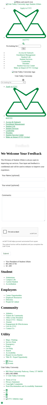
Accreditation (11, 284)
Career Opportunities (14, 295)
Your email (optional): (10, 185)
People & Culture (12, 302)
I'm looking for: (12, 46)
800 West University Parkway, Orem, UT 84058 (24, 371)
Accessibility (11, 353)
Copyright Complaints (14, 384)
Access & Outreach (26, 53)
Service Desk (11, 342)
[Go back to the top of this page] (2, 403)
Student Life (26, 57)
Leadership (26, 61)
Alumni (9, 322)
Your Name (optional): (11, 175)
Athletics (9, 313)
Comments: (6, 195)
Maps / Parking (11, 340)
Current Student (12, 282)
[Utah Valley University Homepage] (18, 4)
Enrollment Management (26, 55)
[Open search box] (23, 44)
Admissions (10, 277)
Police (8, 346)
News (10, 361)
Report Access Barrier (14, 355)
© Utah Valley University (15, 376)
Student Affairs (35, 4)
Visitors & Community (14, 316)
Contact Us (10, 328)
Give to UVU (11, 326)
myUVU (26, 40)
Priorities (26, 64)
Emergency (10, 344)
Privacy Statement (13, 382)
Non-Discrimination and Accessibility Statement (24, 386)
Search (8, 351)
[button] (23, 2)
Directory (9, 300)
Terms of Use (11, 380)
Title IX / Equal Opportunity (16, 357)
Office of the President (14, 318)
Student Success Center (26, 66)
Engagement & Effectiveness (17, 324)
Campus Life (11, 280)
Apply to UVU (26, 8)
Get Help (9, 348)
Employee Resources (14, 298)
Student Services (26, 59)
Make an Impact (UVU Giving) (26, 68)
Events (10, 363)
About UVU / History (14, 320)
